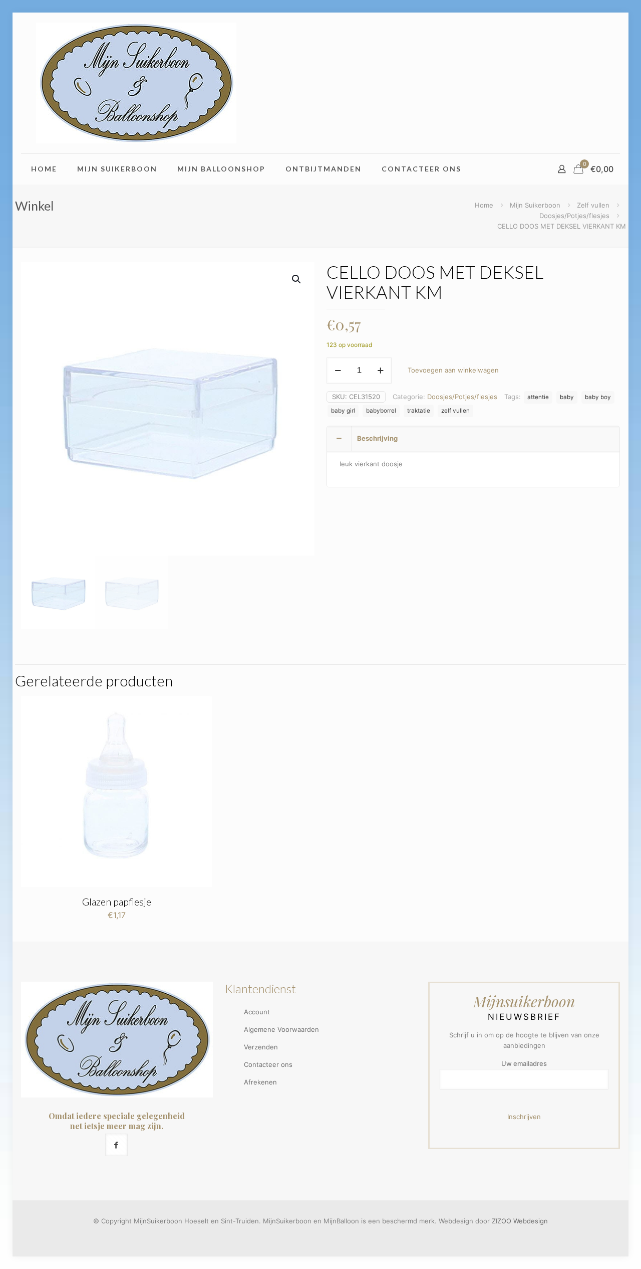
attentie (538, 397)
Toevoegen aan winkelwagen (453, 370)
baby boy (598, 397)
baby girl (343, 410)
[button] (297, 279)
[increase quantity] (380, 370)
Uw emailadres (524, 1063)
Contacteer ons (268, 1064)
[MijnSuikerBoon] (136, 83)
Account (257, 1012)
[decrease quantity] (338, 370)
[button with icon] (116, 1145)
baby (567, 397)
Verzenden (261, 1047)
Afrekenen (260, 1082)
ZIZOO (501, 1221)
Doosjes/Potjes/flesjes (574, 216)
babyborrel (381, 410)
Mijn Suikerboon (535, 205)
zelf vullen (455, 410)
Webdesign (530, 1221)
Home (484, 205)
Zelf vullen (593, 205)
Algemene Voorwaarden (281, 1029)
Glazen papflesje (116, 901)
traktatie (418, 410)
